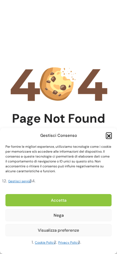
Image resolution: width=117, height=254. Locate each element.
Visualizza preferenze (58, 230)
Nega (59, 215)
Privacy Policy (68, 242)
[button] (109, 135)
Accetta (58, 200)
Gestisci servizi (19, 181)
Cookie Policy (45, 242)
